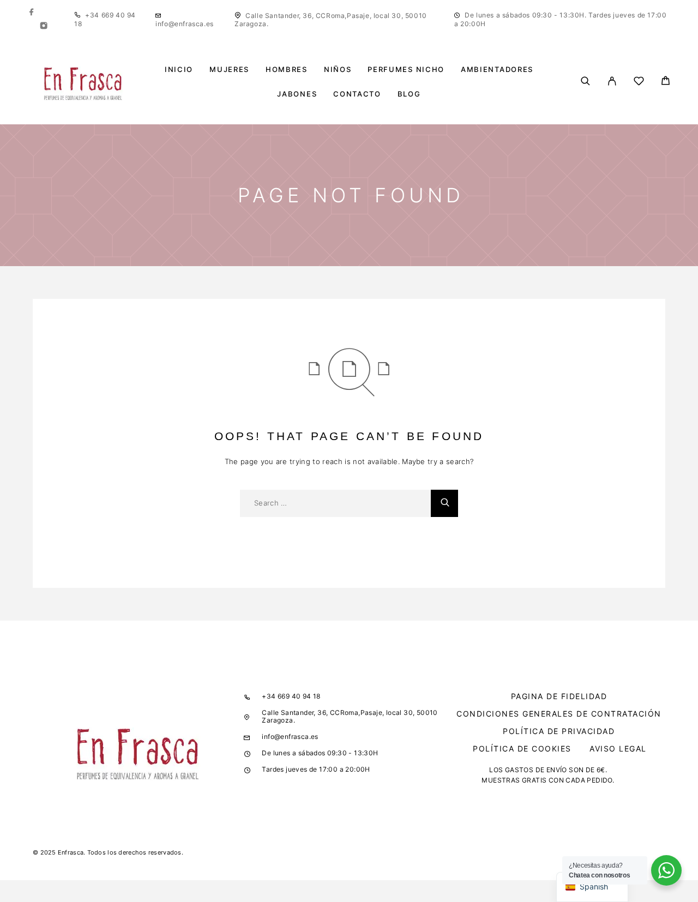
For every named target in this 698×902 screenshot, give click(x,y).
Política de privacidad (559, 731)
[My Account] (612, 82)
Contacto (357, 94)
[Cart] (665, 82)
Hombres (287, 69)
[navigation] (592, 887)
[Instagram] (43, 27)
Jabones (297, 94)
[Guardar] (638, 82)
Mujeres (229, 69)
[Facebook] (31, 12)
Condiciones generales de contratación (558, 713)
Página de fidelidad (559, 696)
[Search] (585, 82)
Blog (409, 94)
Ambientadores (497, 69)
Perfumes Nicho (406, 69)
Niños (337, 69)
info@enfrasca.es (184, 24)
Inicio (179, 69)
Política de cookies (522, 748)
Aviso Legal (618, 748)
